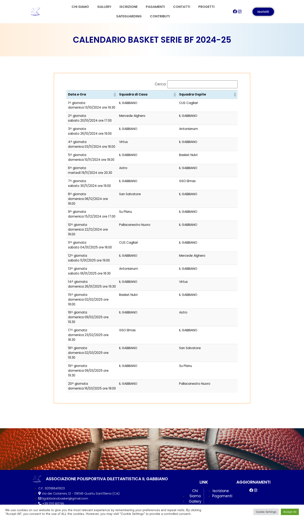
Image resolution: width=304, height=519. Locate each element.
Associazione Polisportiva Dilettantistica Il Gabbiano (107, 479)
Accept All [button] (289, 511)
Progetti (206, 6)
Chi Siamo (80, 6)
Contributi (160, 16)
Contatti (181, 6)
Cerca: (160, 84)
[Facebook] (235, 12)
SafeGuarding (129, 16)
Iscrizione (129, 6)
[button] (114, 94)
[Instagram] (240, 12)
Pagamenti (155, 6)
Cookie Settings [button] (266, 511)
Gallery (104, 6)
